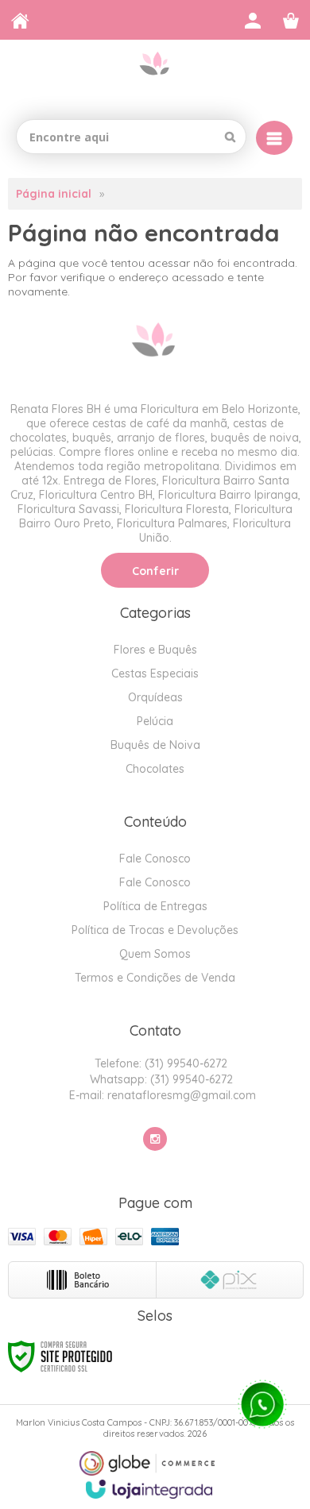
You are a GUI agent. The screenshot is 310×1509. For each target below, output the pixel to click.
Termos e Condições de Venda (155, 978)
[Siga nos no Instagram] (155, 1139)
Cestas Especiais (155, 673)
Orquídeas (155, 697)
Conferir (155, 571)
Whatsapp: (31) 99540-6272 (160, 1079)
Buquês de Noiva (155, 745)
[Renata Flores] (155, 73)
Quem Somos (155, 954)
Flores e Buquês (155, 650)
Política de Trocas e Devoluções (155, 930)
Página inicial (53, 194)
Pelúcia (155, 721)
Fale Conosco (155, 858)
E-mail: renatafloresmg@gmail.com (161, 1095)
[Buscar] (230, 136)
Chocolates (155, 769)
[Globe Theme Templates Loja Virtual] (147, 1463)
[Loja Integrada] (149, 1489)
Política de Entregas (155, 906)
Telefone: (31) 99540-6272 (159, 1063)
